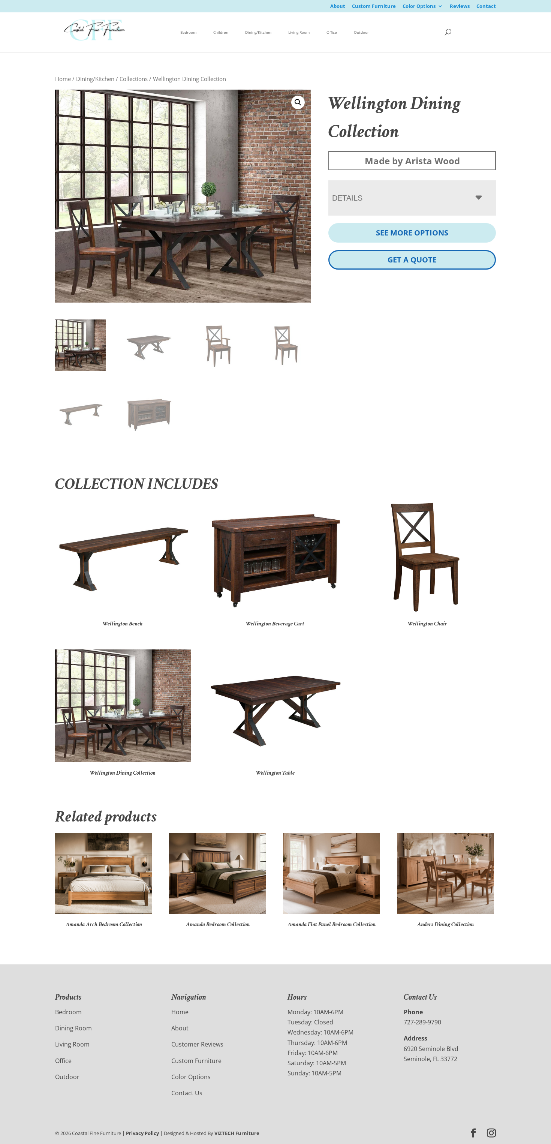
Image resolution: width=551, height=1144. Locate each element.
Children (220, 32)
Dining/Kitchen (258, 32)
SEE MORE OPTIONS (412, 233)
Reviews (460, 6)
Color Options (419, 6)
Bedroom (188, 32)
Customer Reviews (197, 1044)
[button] (298, 102)
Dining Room (73, 1028)
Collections (134, 78)
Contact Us (186, 1093)
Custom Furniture (374, 6)
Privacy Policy (142, 1133)
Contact (486, 6)
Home (63, 78)
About (337, 6)
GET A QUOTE (412, 260)
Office (331, 32)
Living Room (299, 32)
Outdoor (361, 32)
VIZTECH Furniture (236, 1133)
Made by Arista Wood (412, 160)
